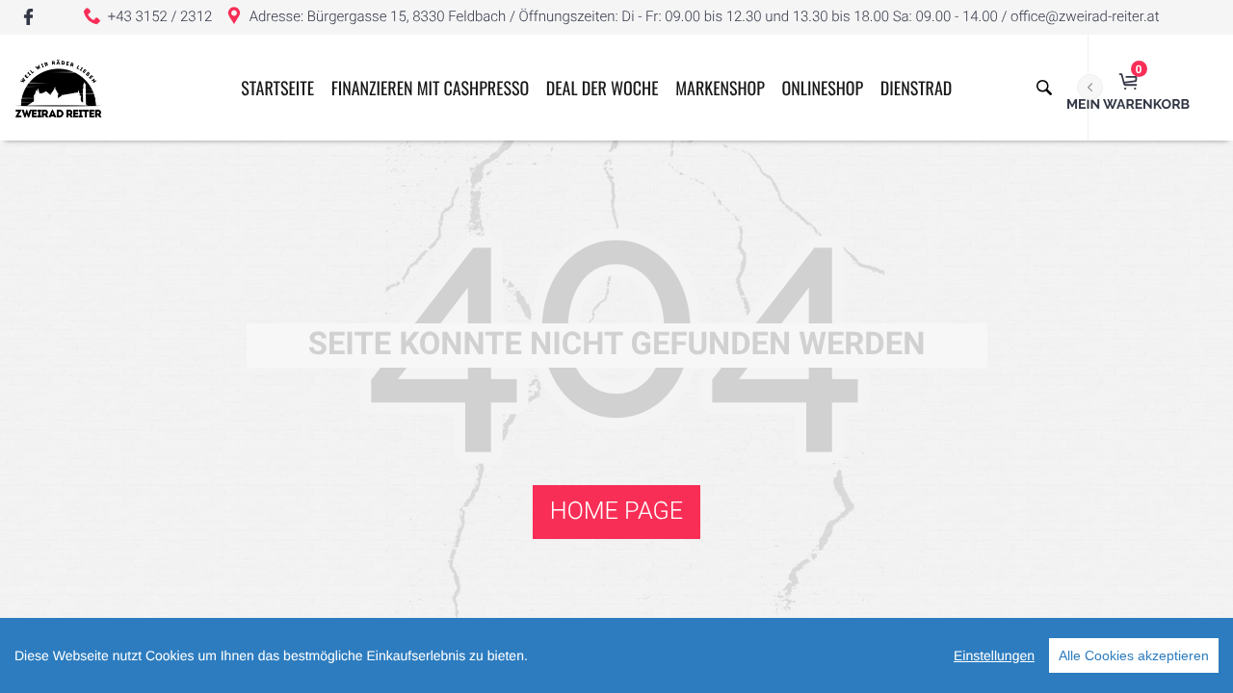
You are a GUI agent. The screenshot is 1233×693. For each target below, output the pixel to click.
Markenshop (720, 88)
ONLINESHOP (823, 88)
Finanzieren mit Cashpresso (430, 88)
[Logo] (58, 88)
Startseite (277, 88)
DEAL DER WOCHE (602, 88)
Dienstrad (916, 88)
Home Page (616, 512)
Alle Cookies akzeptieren (1134, 655)
